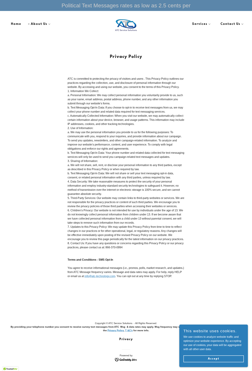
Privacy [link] (126, 339)
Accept (213, 358)
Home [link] (16, 24)
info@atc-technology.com (100, 276)
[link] (126, 23)
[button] (39, 24)
